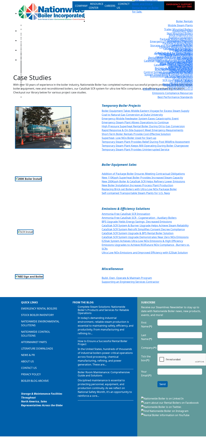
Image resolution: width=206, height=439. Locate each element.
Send (162, 384)
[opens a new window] (162, 398)
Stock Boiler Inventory (37, 315)
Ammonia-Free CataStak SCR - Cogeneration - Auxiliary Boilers (139, 218)
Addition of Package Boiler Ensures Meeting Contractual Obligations (143, 173)
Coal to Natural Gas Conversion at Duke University (132, 114)
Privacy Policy (31, 374)
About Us (27, 361)
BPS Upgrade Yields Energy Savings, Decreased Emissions (137, 221)
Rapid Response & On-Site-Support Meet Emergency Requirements (142, 130)
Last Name (146, 337)
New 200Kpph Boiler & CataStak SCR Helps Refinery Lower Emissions (143, 181)
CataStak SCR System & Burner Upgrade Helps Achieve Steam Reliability (145, 225)
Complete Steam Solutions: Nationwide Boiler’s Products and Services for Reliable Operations (103, 310)
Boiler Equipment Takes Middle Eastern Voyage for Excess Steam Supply (145, 111)
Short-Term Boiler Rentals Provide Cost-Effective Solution (136, 134)
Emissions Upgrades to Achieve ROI (123, 245)
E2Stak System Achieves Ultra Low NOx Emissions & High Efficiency (142, 241)
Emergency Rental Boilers (39, 308)
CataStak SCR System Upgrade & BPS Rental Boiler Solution (137, 233)
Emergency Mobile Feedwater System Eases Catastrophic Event (140, 118)
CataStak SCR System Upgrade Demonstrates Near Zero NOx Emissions (145, 237)
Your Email (146, 373)
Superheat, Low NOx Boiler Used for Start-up (129, 138)
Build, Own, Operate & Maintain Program (127, 278)
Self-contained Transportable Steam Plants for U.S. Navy (136, 193)
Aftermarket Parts (34, 342)
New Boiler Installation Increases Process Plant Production (137, 185)
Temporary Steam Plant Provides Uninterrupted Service (135, 149)
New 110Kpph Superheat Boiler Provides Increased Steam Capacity (142, 177)
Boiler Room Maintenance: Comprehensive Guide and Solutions (104, 373)
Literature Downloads (37, 348)
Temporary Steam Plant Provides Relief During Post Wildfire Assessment (146, 142)
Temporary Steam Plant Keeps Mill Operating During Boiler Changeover (145, 145)
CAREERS (110, 6)
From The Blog (83, 302)
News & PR (28, 355)
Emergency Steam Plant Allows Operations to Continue (135, 122)
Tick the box (146, 358)
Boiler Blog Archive (35, 381)
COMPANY (81, 6)
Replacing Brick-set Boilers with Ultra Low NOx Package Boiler (139, 189)
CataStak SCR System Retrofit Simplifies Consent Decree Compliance (143, 229)
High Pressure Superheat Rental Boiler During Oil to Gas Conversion (143, 126)
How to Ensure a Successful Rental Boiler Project (102, 342)
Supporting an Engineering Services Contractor (130, 282)
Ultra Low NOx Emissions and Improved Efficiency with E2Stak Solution (145, 252)
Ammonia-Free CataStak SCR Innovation (126, 214)
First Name (146, 324)
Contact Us (29, 368)
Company (148, 347)
